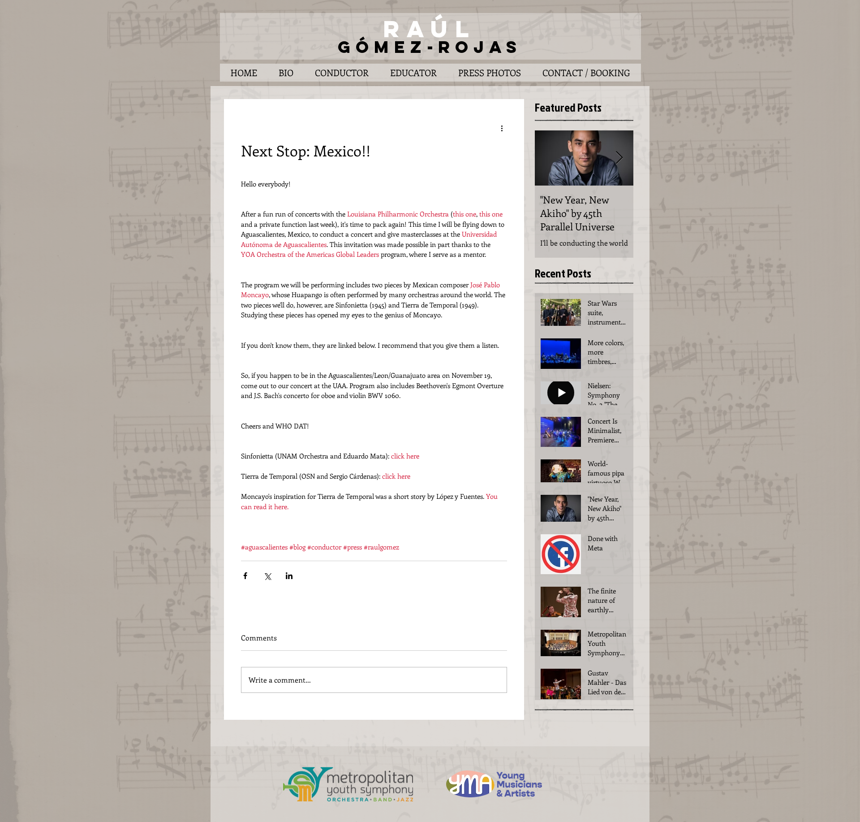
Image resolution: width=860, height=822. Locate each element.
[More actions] (501, 127)
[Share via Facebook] (245, 575)
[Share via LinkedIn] (289, 575)
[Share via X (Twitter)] (267, 575)
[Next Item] (619, 158)
